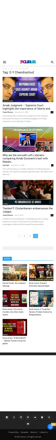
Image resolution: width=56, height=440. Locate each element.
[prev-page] (19, 236)
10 (52, 112)
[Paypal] (28, 417)
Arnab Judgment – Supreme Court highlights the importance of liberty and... (27, 107)
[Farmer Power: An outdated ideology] (15, 272)
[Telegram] (42, 417)
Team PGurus (8, 112)
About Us (33, 432)
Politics (5, 204)
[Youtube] (28, 423)
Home (5, 68)
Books (5, 280)
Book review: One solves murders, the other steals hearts (13, 312)
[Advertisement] (28, 29)
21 (52, 215)
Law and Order (8, 101)
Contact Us (43, 432)
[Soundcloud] (35, 417)
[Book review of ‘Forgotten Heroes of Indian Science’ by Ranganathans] (41, 298)
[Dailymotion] (7, 417)
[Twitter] (49, 417)
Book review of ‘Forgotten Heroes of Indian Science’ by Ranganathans (40, 312)
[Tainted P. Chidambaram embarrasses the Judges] (28, 192)
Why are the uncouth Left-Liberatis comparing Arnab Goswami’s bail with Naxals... (25, 158)
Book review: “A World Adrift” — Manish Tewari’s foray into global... (14, 341)
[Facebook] (14, 417)
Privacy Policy (13, 432)
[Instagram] (21, 417)
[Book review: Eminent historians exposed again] (41, 272)
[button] (4, 62)
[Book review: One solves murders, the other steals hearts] (15, 298)
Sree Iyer (6, 165)
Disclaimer (24, 432)
